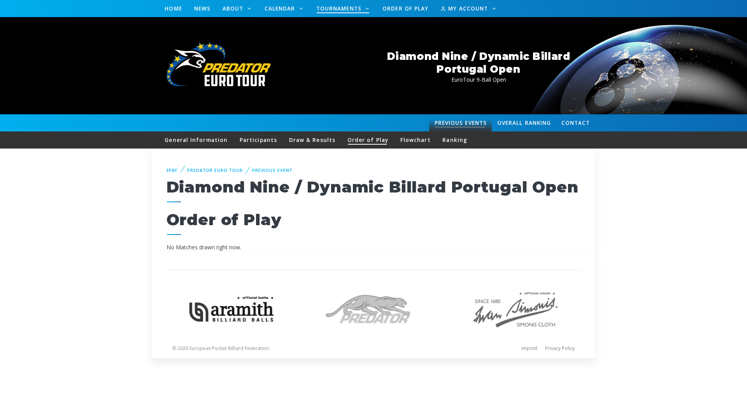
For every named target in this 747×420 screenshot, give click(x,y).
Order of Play (405, 8)
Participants (258, 140)
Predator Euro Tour (215, 170)
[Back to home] (220, 65)
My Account (468, 8)
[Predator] (374, 308)
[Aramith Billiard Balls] (232, 308)
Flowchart (415, 140)
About (234, 8)
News (202, 8)
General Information (196, 140)
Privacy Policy (560, 348)
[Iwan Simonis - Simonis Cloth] (515, 308)
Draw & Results (312, 140)
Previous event (272, 170)
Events (461, 122)
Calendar (281, 8)
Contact (575, 122)
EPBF (172, 170)
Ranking (524, 122)
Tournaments (339, 8)
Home (173, 8)
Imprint (529, 348)
